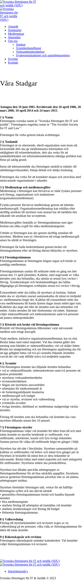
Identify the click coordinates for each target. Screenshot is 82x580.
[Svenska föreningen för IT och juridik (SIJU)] (30, 562)
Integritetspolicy (18, 571)
